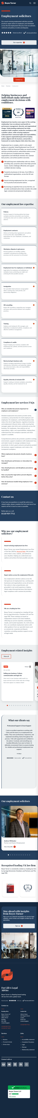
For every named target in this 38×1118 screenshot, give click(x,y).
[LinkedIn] (15, 1064)
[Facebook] (21, 1064)
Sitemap (24, 1047)
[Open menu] (34, 3)
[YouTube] (9, 1064)
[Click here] (19, 272)
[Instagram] (26, 1064)
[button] (7, 705)
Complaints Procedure (28, 1042)
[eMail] (3, 1064)
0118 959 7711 (8, 514)
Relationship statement (28, 1049)
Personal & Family (7, 1042)
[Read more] (17, 681)
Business (8, 86)
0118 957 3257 (6, 1028)
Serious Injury (6, 1044)
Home (2, 86)
